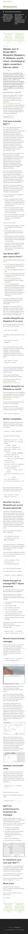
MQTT (4, 128)
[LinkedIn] (9, 898)
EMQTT (6, 284)
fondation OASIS (15, 160)
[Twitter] (5, 898)
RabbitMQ (7, 279)
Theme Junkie (21, 929)
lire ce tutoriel (8, 697)
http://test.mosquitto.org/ (13, 383)
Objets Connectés (16, 880)
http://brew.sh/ (11, 408)
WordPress (11, 929)
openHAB (10, 103)
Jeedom (5, 103)
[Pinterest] (8, 898)
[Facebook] (3, 898)
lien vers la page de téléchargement (11, 398)
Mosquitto (7, 273)
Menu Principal (8, 1)
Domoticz (15, 103)
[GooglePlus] (6, 898)
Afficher (11, 117)
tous (4, 900)
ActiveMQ (7, 264)
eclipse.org (13, 277)
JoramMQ (7, 270)
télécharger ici (10, 823)
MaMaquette (10, 6)
